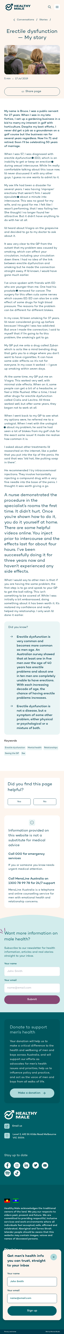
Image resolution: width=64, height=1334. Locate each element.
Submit (32, 999)
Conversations (25, 20)
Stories (43, 20)
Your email (10, 980)
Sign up (32, 1310)
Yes (19, 801)
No (44, 801)
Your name (10, 964)
